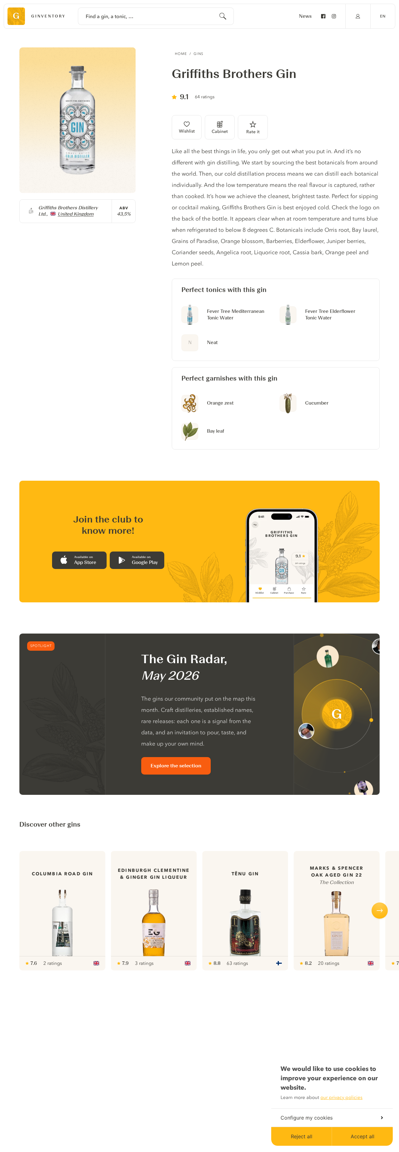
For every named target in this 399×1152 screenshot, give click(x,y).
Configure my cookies (307, 1118)
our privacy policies (341, 1097)
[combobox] (156, 16)
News (305, 16)
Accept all (362, 1136)
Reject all (301, 1136)
